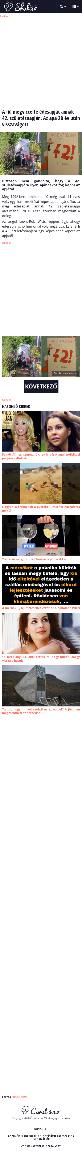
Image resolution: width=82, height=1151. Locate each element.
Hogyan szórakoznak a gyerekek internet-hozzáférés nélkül (41, 509)
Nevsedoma (20, 1097)
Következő (41, 386)
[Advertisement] (41, 60)
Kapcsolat (41, 1129)
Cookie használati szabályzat (41, 1146)
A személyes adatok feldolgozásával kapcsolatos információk (41, 1137)
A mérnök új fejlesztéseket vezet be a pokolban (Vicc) (41, 608)
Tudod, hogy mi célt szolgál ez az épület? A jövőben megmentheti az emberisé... (41, 711)
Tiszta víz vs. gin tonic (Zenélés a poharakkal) (34, 559)
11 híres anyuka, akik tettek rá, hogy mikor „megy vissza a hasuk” (41, 659)
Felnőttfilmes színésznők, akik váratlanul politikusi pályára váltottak (41, 456)
